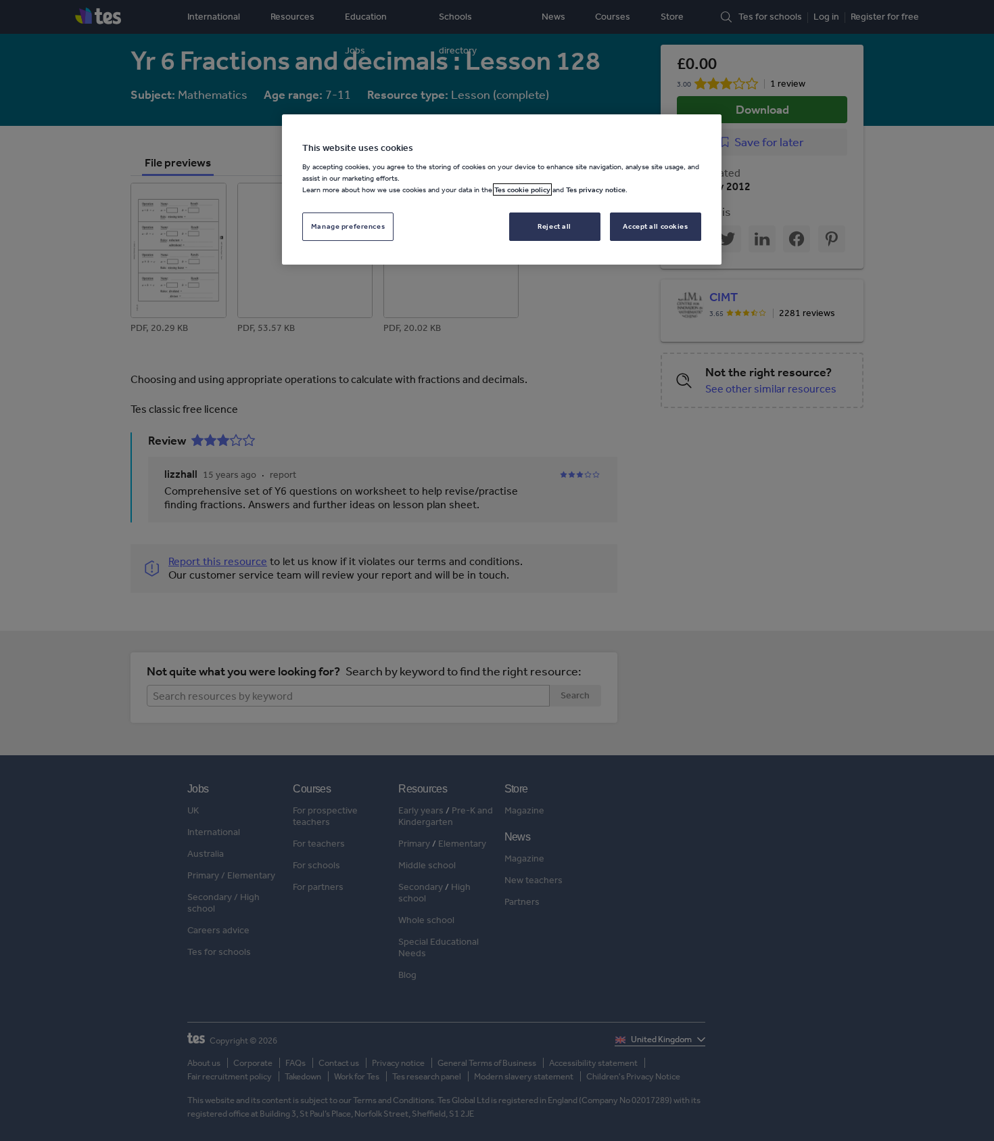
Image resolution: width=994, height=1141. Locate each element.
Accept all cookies (655, 226)
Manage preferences (348, 226)
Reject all (554, 226)
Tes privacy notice (595, 189)
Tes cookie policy (522, 189)
